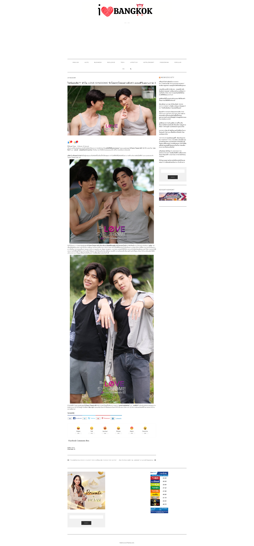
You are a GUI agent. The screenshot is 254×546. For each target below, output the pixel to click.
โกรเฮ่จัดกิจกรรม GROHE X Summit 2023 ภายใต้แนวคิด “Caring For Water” (93, 460)
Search (173, 177)
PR (124, 69)
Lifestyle (134, 62)
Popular (178, 62)
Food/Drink (164, 62)
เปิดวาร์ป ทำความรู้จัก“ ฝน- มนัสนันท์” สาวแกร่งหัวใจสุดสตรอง (136, 460)
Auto (87, 62)
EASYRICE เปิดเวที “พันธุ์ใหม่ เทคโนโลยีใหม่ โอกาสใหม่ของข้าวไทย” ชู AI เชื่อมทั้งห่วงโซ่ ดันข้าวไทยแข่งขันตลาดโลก (172, 132)
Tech (123, 62)
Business (98, 62)
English (76, 62)
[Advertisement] (127, 41)
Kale (121, 543)
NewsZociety (167, 77)
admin (73, 447)
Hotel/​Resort (148, 62)
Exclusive (111, 62)
